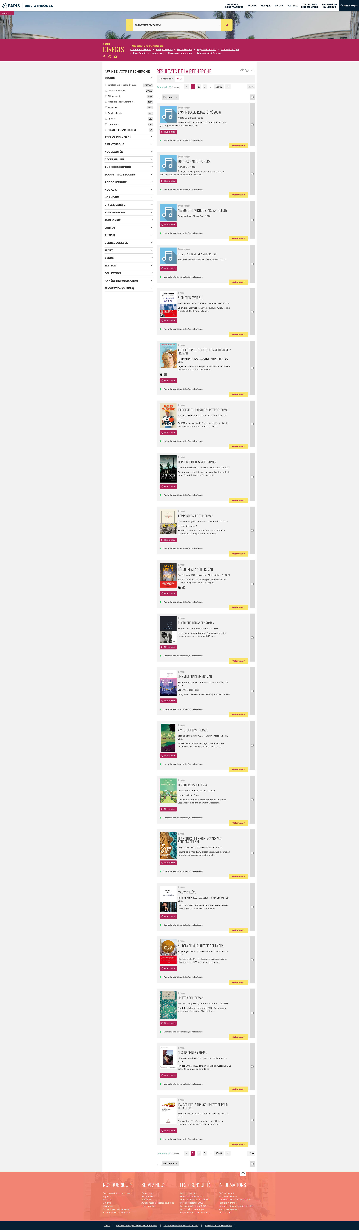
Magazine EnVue (228, 1196)
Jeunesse (108, 1206)
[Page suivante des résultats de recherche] (228, 86)
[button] (349, 5)
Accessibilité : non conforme (218, 1225)
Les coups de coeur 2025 (193, 1206)
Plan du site (225, 1212)
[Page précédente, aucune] (186, 86)
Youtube (146, 1199)
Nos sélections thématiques (195, 1199)
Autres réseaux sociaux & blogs (157, 1202)
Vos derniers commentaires (195, 1212)
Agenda (107, 1196)
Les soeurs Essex (185, 795)
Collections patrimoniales (116, 1209)
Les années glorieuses (188, 690)
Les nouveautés (188, 1193)
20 (249, 87)
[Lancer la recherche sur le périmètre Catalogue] (227, 25)
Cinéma (107, 1202)
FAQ (221, 1193)
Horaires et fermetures (192, 1196)
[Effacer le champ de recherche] (219, 25)
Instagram (147, 1196)
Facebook (146, 1193)
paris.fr (107, 1225)
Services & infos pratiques (116, 1193)
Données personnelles (241, 1206)
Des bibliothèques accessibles (235, 1199)
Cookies (223, 1206)
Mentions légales (228, 1209)
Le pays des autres (186, 526)
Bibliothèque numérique (116, 1212)
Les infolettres (148, 1206)
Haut (243, 1173)
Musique (107, 1199)
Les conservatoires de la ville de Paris (181, 1225)
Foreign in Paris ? (228, 1202)
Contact (229, 1193)
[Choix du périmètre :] (129, 25)
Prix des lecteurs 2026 (191, 1202)
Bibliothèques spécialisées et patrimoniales (136, 1225)
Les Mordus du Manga (192, 1209)
